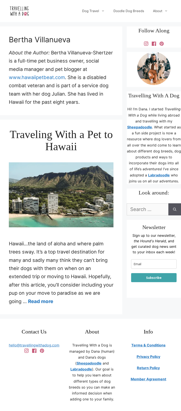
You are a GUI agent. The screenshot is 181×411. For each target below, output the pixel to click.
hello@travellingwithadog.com (34, 345)
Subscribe (154, 278)
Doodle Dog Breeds (128, 11)
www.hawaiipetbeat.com (37, 77)
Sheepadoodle (139, 127)
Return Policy (148, 368)
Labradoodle (159, 175)
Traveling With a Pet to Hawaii (61, 140)
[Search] (174, 209)
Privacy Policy (148, 356)
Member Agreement (148, 379)
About (157, 11)
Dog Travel (90, 11)
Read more (40, 301)
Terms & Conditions (148, 345)
